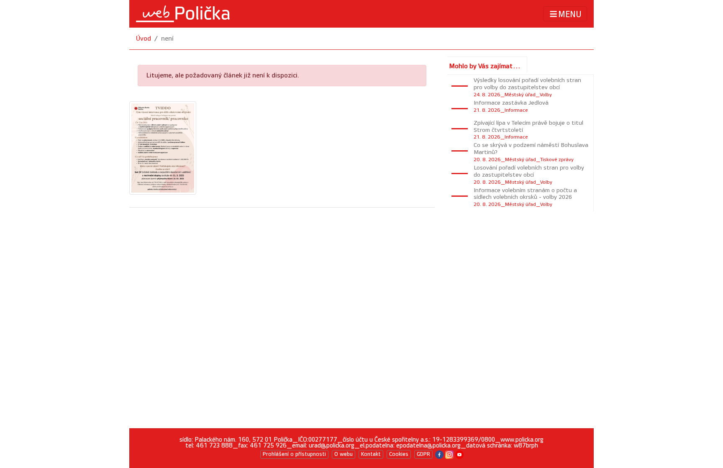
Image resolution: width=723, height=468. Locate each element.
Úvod (143, 39)
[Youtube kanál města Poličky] (459, 454)
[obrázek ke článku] (162, 148)
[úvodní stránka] (183, 13)
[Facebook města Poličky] (439, 454)
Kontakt (371, 454)
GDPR (423, 454)
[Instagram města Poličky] (449, 454)
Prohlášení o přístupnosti (294, 454)
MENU (570, 14)
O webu (343, 454)
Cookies (398, 454)
